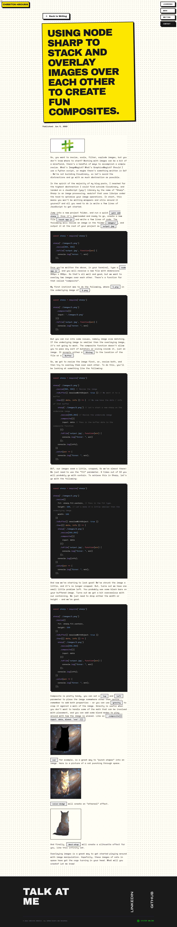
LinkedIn (132, 902)
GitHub (152, 900)
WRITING (166, 17)
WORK (165, 10)
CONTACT (166, 24)
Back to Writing (58, 16)
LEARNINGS (167, 4)
